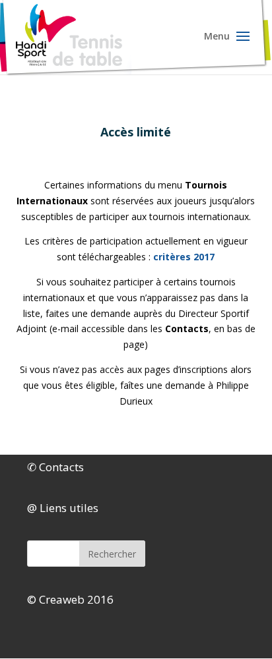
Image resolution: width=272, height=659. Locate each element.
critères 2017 (184, 256)
